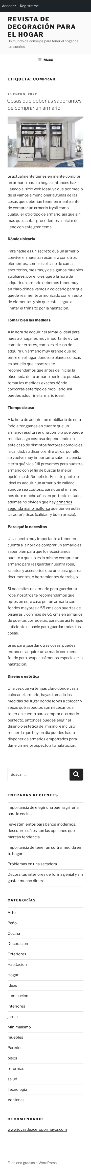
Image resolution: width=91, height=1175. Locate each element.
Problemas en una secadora (32, 864)
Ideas (12, 985)
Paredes (15, 1047)
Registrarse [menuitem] (29, 6)
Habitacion (17, 964)
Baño (12, 923)
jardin (13, 1016)
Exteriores (17, 954)
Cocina (14, 933)
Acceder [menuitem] (9, 6)
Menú (48, 60)
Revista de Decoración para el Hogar (42, 27)
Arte (12, 912)
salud (12, 1079)
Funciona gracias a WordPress (32, 1162)
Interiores (16, 1006)
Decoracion (18, 943)
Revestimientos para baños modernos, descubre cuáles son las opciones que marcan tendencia (42, 830)
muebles (15, 1037)
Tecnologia (17, 1089)
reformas (16, 1068)
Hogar (13, 975)
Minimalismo (19, 1027)
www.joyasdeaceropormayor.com (37, 1129)
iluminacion (18, 996)
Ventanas (16, 1100)
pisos (12, 1058)
